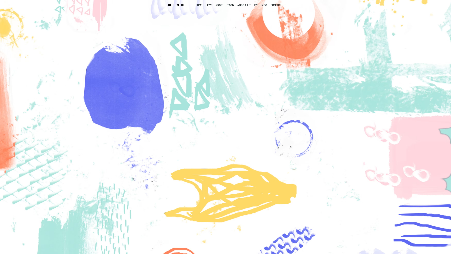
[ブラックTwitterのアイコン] (178, 5)
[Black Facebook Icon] (173, 5)
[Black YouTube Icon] (169, 5)
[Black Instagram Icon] (182, 5)
